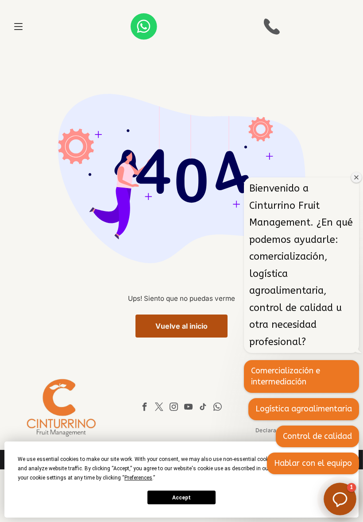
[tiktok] (203, 408)
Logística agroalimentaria (303, 409)
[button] (340, 499)
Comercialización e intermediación (285, 376)
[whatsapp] (218, 408)
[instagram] (174, 408)
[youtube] (188, 408)
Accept (181, 498)
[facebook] (145, 408)
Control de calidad (317, 436)
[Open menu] (18, 26)
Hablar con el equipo (313, 463)
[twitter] (159, 408)
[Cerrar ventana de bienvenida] (356, 177)
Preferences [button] (138, 478)
